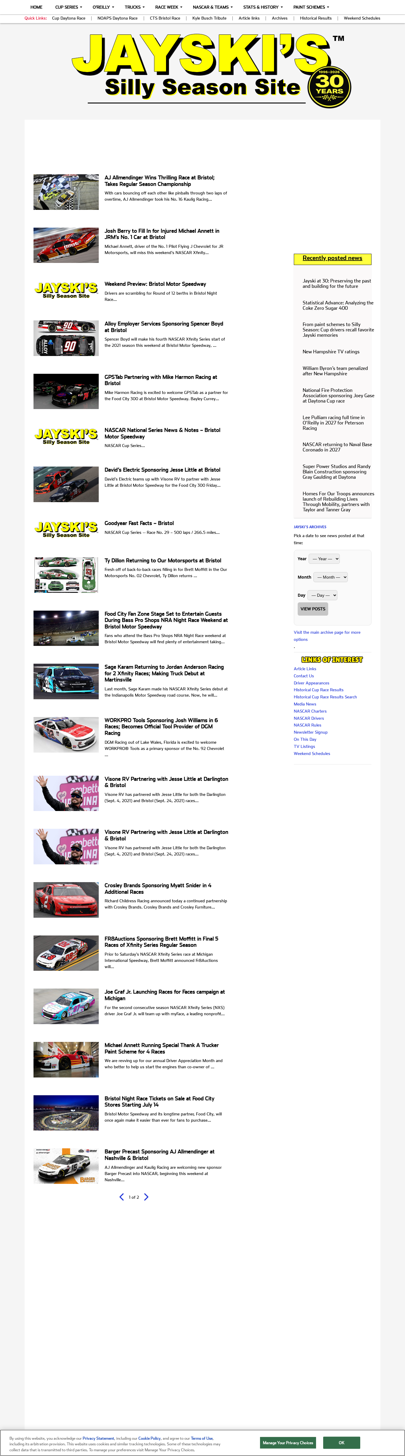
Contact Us (304, 675)
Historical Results (316, 18)
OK (341, 1442)
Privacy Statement (98, 1438)
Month (304, 577)
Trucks (133, 7)
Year (302, 558)
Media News (305, 704)
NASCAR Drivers (309, 718)
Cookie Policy (149, 1438)
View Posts (313, 608)
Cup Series (66, 7)
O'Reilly (101, 7)
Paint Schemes (309, 7)
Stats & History (261, 7)
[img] (202, 71)
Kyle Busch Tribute (209, 18)
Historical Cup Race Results (319, 689)
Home (36, 7)
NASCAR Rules (307, 725)
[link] (202, 71)
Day (301, 595)
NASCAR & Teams (211, 7)
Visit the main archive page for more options (327, 636)
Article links (249, 18)
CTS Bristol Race (165, 18)
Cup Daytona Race (68, 18)
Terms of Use (202, 1438)
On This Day (305, 739)
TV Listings (304, 746)
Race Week (166, 7)
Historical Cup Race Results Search (325, 697)
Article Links (305, 668)
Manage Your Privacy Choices (288, 1442)
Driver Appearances (311, 683)
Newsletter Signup (311, 732)
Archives (280, 18)
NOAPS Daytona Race (118, 18)
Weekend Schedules (362, 18)
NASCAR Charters (310, 711)
